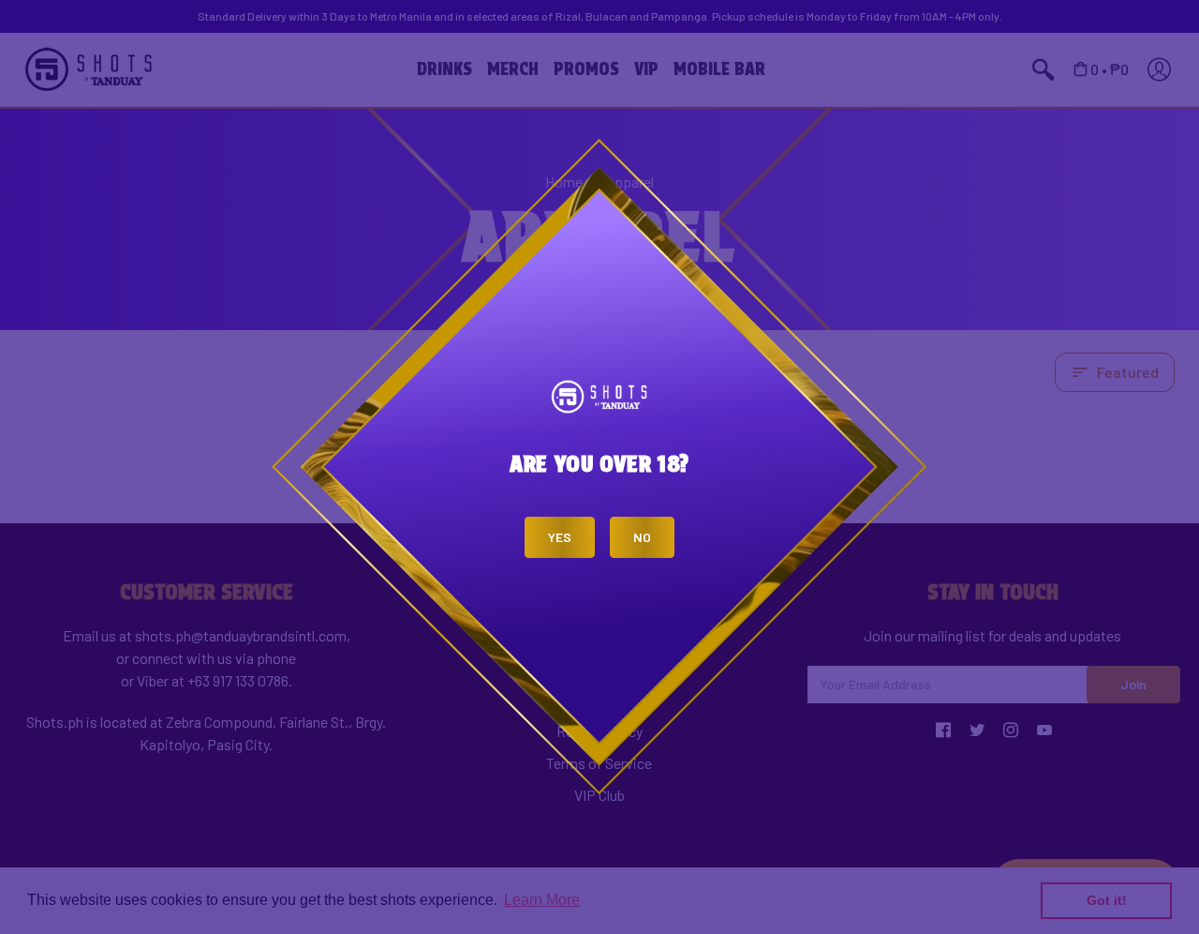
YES (559, 537)
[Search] (627, 19)
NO (642, 537)
